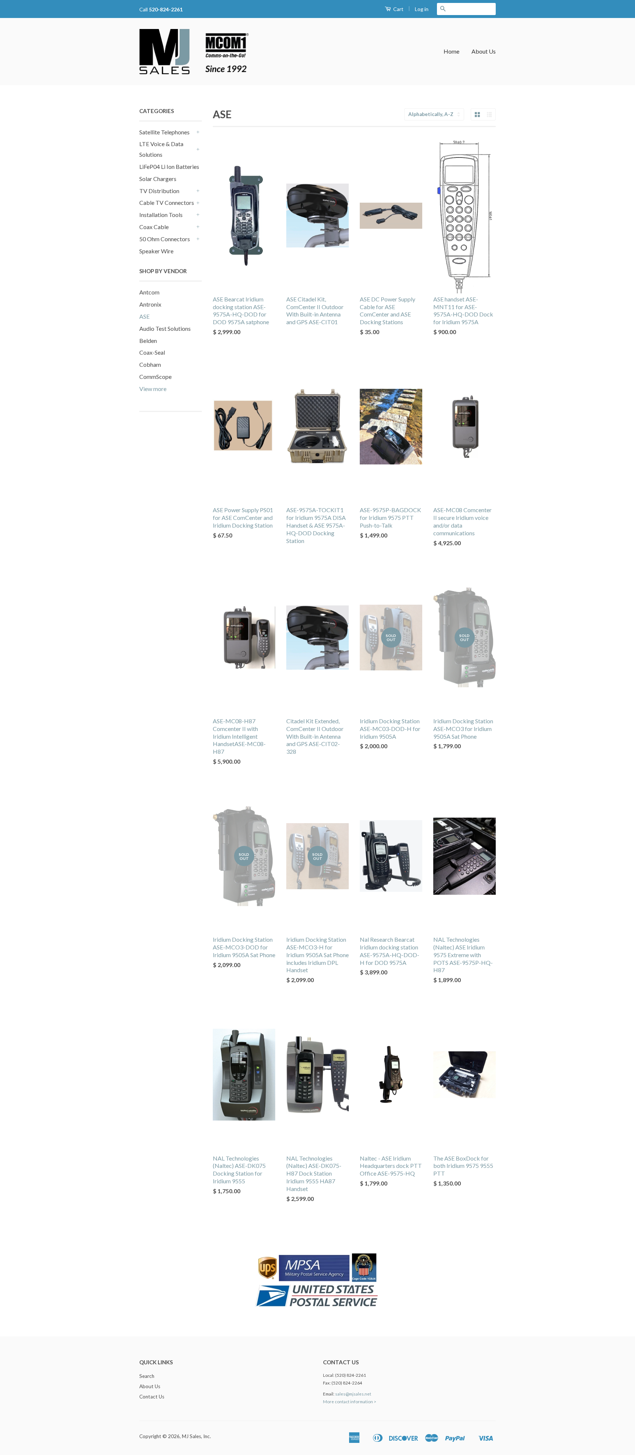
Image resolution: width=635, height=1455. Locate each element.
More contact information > (349, 1401)
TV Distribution (159, 190)
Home (451, 51)
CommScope (155, 376)
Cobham (150, 364)
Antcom (149, 292)
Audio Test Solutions (165, 328)
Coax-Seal (152, 352)
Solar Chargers (157, 178)
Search (146, 1376)
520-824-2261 (166, 9)
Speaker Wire (156, 250)
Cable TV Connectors (166, 202)
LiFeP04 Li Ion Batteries (169, 166)
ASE (144, 316)
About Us (483, 51)
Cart (397, 9)
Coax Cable (154, 226)
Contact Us (151, 1397)
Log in (421, 9)
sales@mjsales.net (353, 1393)
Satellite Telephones (164, 132)
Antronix (150, 304)
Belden (148, 340)
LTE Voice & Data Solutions (161, 149)
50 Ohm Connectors (164, 238)
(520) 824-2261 (350, 1375)
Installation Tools (161, 214)
